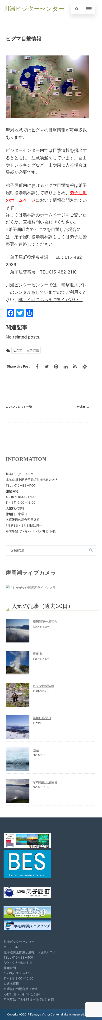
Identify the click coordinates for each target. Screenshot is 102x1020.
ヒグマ (17, 350)
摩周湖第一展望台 (45, 621)
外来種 (83, 406)
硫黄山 (37, 654)
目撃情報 (33, 350)
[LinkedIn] (65, 366)
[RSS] (75, 366)
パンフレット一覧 (19, 406)
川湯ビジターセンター (34, 8)
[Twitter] (46, 366)
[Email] (84, 366)
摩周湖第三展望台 (45, 782)
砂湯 (36, 750)
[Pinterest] (56, 366)
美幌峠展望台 (42, 718)
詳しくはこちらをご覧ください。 (51, 299)
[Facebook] (37, 366)
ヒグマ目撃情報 (43, 686)
